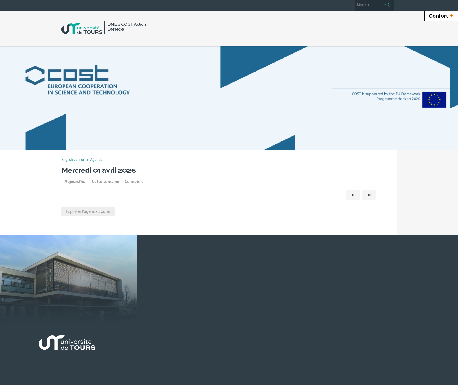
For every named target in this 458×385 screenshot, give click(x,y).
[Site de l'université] (47, 347)
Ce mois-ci (134, 181)
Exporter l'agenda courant (89, 211)
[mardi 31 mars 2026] (353, 195)
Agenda (96, 160)
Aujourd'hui (75, 181)
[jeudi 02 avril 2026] (369, 195)
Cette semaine (105, 181)
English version (73, 160)
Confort (441, 15)
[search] (368, 5)
